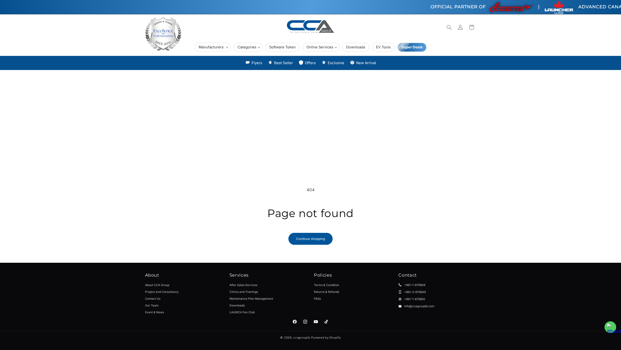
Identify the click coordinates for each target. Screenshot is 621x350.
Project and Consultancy (162, 292)
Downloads (237, 305)
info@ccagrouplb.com (419, 306)
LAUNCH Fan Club (242, 312)
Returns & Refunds (326, 292)
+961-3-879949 (415, 292)
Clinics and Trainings (243, 292)
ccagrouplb (301, 337)
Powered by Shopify (326, 337)
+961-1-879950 (414, 299)
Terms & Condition (326, 285)
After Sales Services (243, 285)
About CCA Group (157, 285)
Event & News (154, 312)
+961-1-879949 (414, 285)
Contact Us (152, 298)
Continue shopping (310, 239)
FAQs (317, 298)
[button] (213, 47)
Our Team (152, 305)
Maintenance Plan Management (251, 298)
